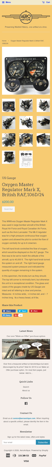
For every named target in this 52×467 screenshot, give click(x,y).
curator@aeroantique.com (24, 418)
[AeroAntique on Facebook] (26, 403)
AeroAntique (25, 450)
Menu (8, 2)
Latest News (26, 331)
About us (26, 390)
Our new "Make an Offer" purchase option (26, 336)
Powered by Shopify (39, 450)
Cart (48, 2)
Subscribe (43, 442)
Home (4, 41)
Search (26, 386)
